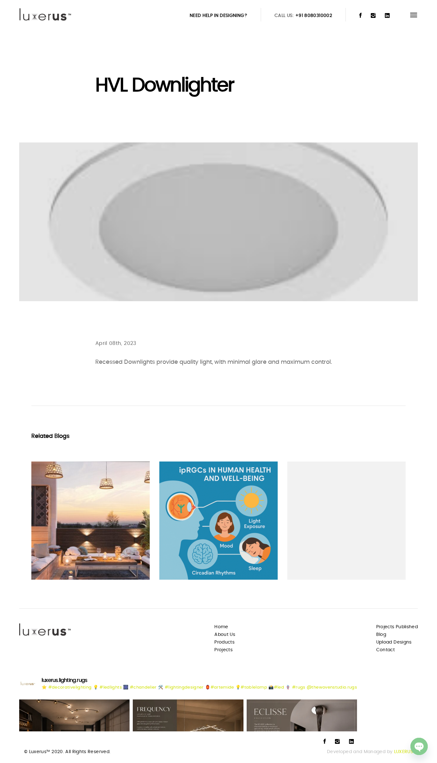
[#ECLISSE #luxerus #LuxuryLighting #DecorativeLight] (302, 715)
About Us (224, 634)
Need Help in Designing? (218, 15)
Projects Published (397, 627)
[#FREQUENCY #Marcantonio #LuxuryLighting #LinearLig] (188, 715)
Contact (385, 650)
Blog (381, 634)
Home (221, 627)
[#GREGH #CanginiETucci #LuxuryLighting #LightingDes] (74, 715)
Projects (223, 650)
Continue (54, 562)
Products (224, 642)
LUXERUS (403, 752)
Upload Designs (394, 642)
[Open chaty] (419, 746)
